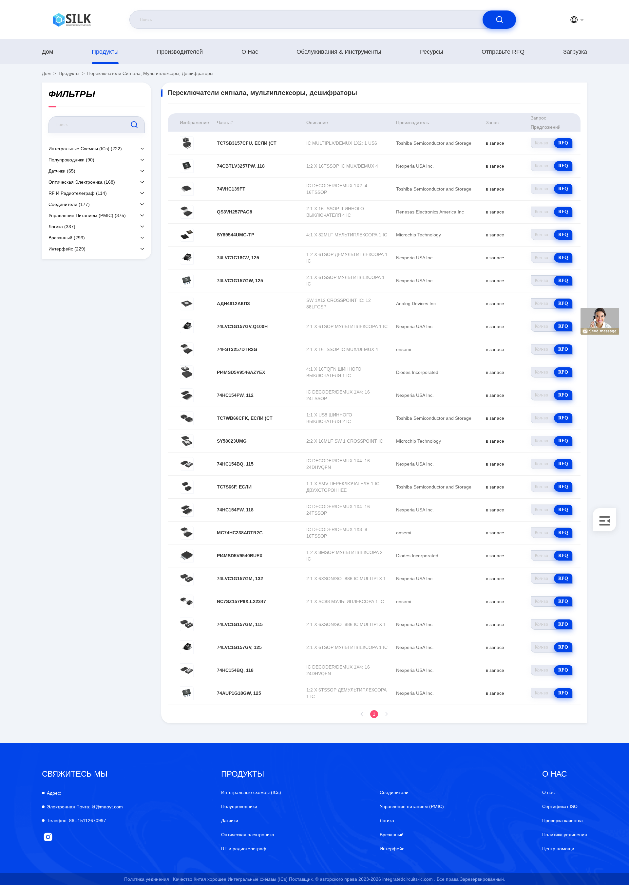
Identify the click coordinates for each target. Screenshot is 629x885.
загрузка (575, 51)
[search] (499, 19)
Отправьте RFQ (503, 51)
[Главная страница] (71, 19)
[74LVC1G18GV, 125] (187, 258)
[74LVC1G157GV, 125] (187, 647)
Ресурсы (431, 51)
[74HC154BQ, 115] (187, 464)
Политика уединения (564, 834)
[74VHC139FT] (187, 189)
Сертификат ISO (560, 806)
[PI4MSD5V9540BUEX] (187, 555)
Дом (47, 51)
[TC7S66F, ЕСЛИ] (187, 487)
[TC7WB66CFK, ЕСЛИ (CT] (187, 418)
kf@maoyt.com (85, 806)
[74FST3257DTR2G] (187, 349)
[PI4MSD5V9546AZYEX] (187, 372)
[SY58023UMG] (187, 441)
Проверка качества (562, 820)
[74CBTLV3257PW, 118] (187, 166)
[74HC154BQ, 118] (187, 670)
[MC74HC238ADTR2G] (187, 533)
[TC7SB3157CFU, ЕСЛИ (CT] (187, 143)
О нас (249, 51)
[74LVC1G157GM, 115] (187, 624)
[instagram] (48, 837)
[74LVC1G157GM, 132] (187, 578)
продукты (105, 51)
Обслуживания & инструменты (338, 51)
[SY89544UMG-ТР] (187, 235)
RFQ (563, 142)
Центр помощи (558, 848)
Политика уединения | (148, 879)
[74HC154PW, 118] (187, 510)
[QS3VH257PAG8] (187, 212)
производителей (180, 51)
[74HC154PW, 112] (187, 395)
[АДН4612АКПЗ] (187, 303)
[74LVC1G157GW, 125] (187, 280)
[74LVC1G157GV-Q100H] (187, 326)
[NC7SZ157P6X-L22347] (187, 601)
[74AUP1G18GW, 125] (187, 693)
